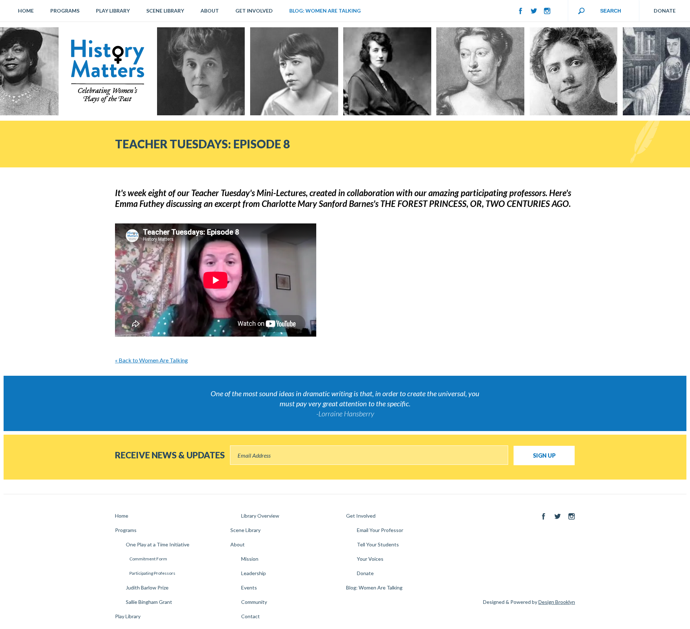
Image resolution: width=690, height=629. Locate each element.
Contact (250, 616)
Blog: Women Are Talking (325, 11)
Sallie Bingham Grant (149, 602)
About (210, 11)
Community (254, 602)
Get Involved (254, 11)
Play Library (113, 11)
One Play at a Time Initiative (157, 544)
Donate (365, 573)
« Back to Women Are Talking (151, 360)
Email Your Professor (380, 530)
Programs (64, 11)
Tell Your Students (378, 544)
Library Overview (260, 516)
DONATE (665, 11)
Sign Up (544, 455)
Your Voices (370, 559)
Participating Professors (152, 573)
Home (26, 11)
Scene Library (165, 11)
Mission (249, 559)
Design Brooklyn (556, 602)
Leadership (253, 573)
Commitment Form (148, 558)
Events (249, 587)
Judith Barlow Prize (147, 587)
